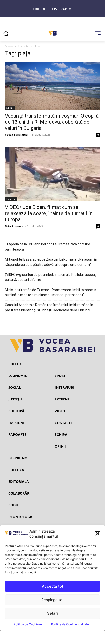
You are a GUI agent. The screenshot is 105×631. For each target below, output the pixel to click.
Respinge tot (52, 599)
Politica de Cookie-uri (28, 624)
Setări (52, 613)
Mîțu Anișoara (14, 226)
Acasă (9, 46)
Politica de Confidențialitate (70, 624)
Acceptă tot (52, 586)
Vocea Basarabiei (16, 134)
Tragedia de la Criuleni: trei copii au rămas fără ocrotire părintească (47, 246)
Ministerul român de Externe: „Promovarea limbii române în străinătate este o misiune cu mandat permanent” (50, 292)
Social (9, 107)
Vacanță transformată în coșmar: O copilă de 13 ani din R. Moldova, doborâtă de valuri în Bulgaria (52, 122)
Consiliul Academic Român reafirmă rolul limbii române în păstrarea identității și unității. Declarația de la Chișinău (49, 307)
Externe (11, 199)
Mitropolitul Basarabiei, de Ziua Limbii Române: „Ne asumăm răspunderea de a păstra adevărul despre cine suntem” (51, 262)
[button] (97, 533)
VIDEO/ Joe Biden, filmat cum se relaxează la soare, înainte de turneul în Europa (49, 213)
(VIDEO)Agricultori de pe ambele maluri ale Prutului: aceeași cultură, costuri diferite (51, 277)
